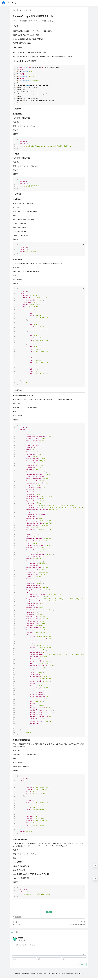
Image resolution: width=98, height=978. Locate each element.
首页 (20, 10)
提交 (82, 964)
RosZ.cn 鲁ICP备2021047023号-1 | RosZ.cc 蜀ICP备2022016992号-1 (63, 973)
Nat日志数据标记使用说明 (77, 924)
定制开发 (24, 10)
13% (95, 878)
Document (39, 973)
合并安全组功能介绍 (18, 924)
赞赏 (49, 912)
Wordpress (25, 973)
